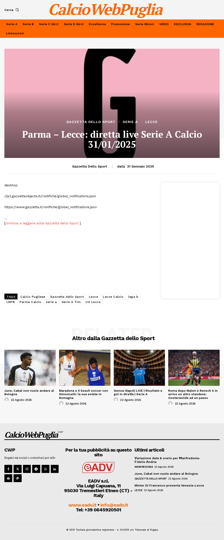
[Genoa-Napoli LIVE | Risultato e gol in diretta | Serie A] (139, 368)
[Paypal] (17, 478)
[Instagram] (27, 469)
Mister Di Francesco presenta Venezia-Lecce (169, 485)
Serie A (130, 122)
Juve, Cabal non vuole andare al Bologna (29, 392)
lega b (133, 296)
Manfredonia (144, 466)
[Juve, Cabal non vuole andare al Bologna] (30, 368)
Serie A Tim (71, 302)
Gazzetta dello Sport (90, 122)
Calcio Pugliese (32, 296)
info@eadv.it (114, 505)
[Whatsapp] (45, 469)
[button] (12, 9)
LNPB (10, 302)
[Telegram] (36, 469)
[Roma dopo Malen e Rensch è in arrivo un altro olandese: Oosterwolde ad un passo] (194, 368)
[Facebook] (8, 469)
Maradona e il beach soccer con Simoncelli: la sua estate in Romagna (83, 394)
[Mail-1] (8, 478)
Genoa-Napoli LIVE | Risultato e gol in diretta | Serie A (138, 392)
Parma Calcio (30, 302)
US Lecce (93, 302)
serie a (51, 302)
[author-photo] (7, 399)
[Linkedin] (55, 469)
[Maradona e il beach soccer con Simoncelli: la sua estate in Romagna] (84, 368)
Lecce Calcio (113, 296)
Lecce (151, 122)
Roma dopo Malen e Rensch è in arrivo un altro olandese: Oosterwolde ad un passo (193, 394)
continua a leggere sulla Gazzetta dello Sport (42, 223)
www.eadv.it (82, 505)
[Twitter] (17, 469)
